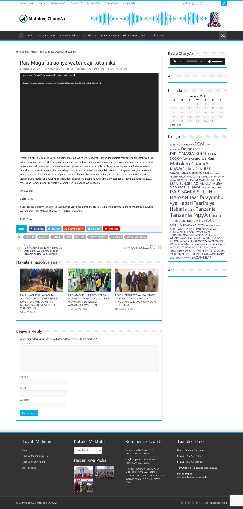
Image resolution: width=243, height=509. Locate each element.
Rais (30, 35)
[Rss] (182, 3)
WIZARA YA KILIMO (190, 241)
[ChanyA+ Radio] (155, 18)
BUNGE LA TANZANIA (182, 144)
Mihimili (57, 237)
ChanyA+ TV (76, 3)
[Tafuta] (224, 3)
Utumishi (117, 237)
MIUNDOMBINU (199, 173)
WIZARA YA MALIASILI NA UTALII (208, 244)
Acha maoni (98, 69)
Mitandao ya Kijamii (134, 35)
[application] (89, 112)
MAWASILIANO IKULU (190, 169)
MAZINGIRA (179, 173)
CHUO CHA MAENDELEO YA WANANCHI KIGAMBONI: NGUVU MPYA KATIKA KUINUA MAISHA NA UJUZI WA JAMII (145, 475)
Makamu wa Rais (46, 35)
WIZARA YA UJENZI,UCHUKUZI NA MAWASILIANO (197, 252)
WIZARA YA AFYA (192, 225)
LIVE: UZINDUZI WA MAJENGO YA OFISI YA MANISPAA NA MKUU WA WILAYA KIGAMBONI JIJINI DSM (135, 300)
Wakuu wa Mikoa (136, 237)
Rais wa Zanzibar (69, 35)
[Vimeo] (197, 3)
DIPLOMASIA (182, 153)
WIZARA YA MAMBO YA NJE (187, 247)
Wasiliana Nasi (157, 35)
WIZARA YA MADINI (212, 241)
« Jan (172, 124)
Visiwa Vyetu (112, 3)
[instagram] (201, 3)
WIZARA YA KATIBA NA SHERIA (187, 237)
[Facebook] (186, 3)
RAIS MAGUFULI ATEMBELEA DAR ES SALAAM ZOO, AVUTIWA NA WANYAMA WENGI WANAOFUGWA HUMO (89, 300)
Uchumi (80, 237)
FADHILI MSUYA (134, 468)
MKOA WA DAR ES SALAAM (196, 176)
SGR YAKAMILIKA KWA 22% (139, 246)
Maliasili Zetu (94, 3)
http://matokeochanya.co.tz (201, 467)
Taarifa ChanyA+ (110, 35)
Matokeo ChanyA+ (32, 69)
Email (24, 388)
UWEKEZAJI (200, 221)
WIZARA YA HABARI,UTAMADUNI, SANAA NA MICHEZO (194, 233)
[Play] (175, 61)
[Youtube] (193, 3)
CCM (199, 143)
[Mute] (209, 61)
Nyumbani (24, 51)
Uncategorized (98, 237)
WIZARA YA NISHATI (199, 250)
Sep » (180, 124)
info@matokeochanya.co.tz (192, 477)
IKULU (200, 153)
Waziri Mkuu (89, 35)
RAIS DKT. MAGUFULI (212, 187)
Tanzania (206, 209)
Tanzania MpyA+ (190, 215)
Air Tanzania (29, 467)
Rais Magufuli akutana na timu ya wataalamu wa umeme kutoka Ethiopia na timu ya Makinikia (43, 249)
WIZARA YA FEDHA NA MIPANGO (193, 230)
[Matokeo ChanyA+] (42, 17)
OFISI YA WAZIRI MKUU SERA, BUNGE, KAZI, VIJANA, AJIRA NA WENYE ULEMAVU (196, 183)
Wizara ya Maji (180, 244)
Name (24, 376)
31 (213, 121)
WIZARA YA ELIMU (189, 228)
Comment (26, 343)
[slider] (217, 61)
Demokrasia (192, 149)
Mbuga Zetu (129, 3)
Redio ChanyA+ (58, 3)
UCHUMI (187, 220)
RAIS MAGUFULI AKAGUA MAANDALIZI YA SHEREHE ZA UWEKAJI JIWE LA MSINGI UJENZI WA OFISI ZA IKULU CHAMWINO (39, 302)
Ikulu (25, 450)
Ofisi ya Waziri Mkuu (33, 461)
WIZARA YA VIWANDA (183, 257)
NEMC (181, 180)
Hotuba (29, 237)
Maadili (43, 237)
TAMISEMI (190, 210)
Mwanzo (21, 35)
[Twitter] (189, 3)
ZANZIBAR (203, 257)
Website (24, 399)
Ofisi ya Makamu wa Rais (36, 456)
